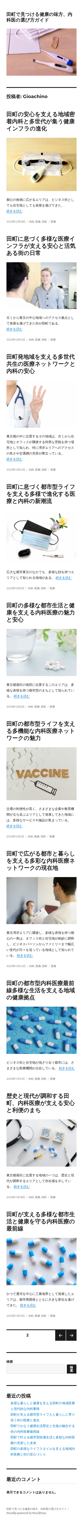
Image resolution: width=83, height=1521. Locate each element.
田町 (44, 221)
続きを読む (14, 211)
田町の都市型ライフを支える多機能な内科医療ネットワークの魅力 (40, 730)
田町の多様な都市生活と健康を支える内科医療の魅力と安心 (40, 612)
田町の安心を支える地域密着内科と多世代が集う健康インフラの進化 (40, 121)
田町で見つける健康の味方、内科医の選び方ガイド (39, 17)
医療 (38, 221)
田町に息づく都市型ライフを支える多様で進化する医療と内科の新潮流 (40, 493)
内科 (31, 221)
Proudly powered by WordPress (26, 1513)
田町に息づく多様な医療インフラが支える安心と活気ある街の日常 (41, 245)
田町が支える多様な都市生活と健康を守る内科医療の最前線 (40, 1221)
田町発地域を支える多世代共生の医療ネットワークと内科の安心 (41, 363)
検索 (9, 1361)
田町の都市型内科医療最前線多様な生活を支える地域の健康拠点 (40, 990)
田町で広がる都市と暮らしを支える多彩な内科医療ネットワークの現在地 (40, 860)
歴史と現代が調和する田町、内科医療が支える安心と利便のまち (40, 1102)
